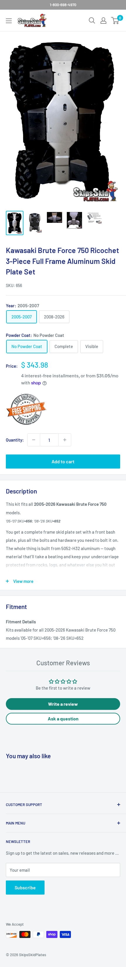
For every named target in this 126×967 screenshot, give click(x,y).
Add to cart (63, 461)
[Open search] (92, 20)
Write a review (63, 704)
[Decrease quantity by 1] (34, 440)
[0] (115, 20)
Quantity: (15, 439)
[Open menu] (9, 20)
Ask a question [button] (63, 718)
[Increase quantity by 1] (65, 440)
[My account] (103, 20)
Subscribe (25, 887)
